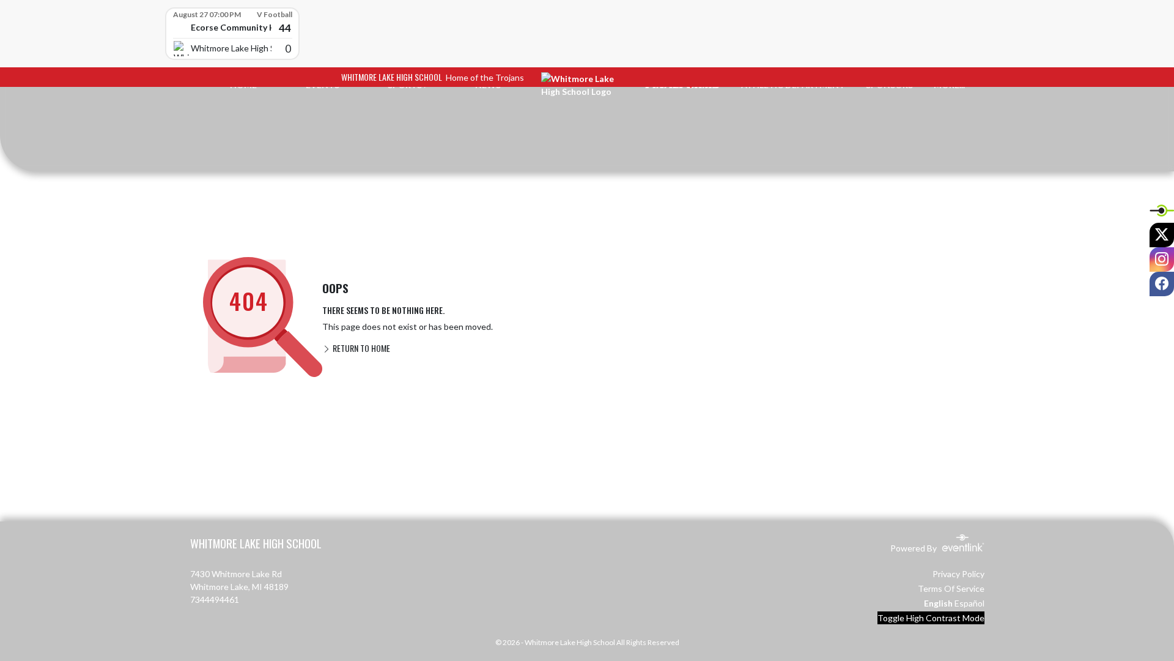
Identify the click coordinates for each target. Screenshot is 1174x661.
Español (969, 603)
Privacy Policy (958, 574)
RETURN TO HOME (360, 348)
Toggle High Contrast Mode (930, 618)
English (938, 603)
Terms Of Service (951, 588)
